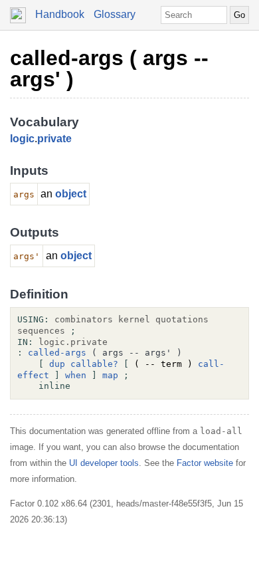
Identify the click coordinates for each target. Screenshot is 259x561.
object (70, 193)
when (75, 375)
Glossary (114, 14)
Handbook (59, 14)
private (54, 138)
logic (22, 138)
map (110, 375)
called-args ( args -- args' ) (109, 68)
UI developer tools (104, 463)
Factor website (205, 463)
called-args (57, 353)
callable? (94, 364)
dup (57, 364)
